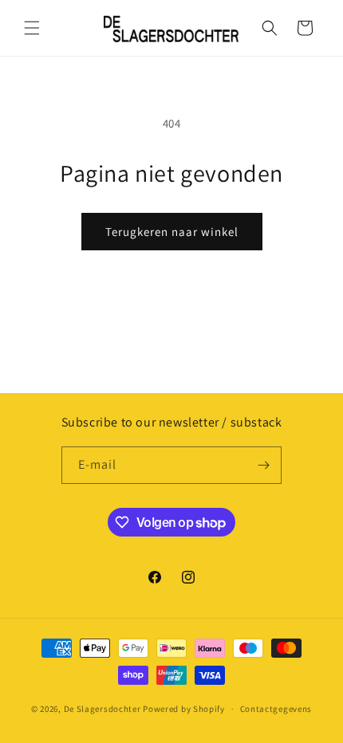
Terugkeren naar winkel (172, 231)
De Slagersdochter (102, 708)
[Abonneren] (263, 465)
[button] (31, 27)
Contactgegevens (276, 708)
